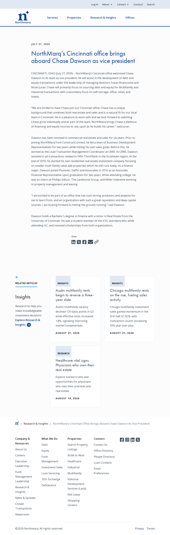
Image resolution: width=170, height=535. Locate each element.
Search (151, 4)
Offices (129, 17)
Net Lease (74, 494)
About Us (21, 449)
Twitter (138, 439)
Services (52, 17)
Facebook (122, 439)
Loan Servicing (51, 473)
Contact (138, 4)
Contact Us (100, 445)
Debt (45, 445)
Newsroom (22, 514)
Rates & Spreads (25, 498)
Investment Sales (52, 467)
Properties (74, 17)
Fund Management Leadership (23, 476)
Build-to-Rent (76, 455)
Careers (121, 4)
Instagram (127, 439)
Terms (151, 528)
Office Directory (103, 451)
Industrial (74, 467)
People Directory (104, 456)
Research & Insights (103, 17)
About (105, 4)
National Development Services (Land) (77, 483)
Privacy (139, 528)
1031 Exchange (51, 479)
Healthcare (74, 461)
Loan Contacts (103, 462)
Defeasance (49, 485)
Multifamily (75, 473)
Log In (94, 4)
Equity (45, 451)
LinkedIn (132, 439)
